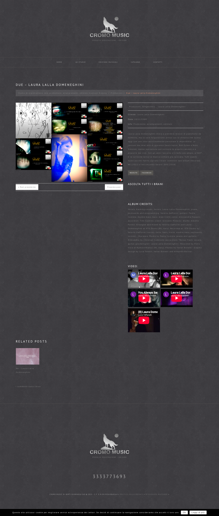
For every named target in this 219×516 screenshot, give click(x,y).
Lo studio (81, 62)
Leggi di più (198, 512)
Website (134, 173)
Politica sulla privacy (132, 494)
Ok (184, 512)
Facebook (147, 173)
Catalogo (135, 62)
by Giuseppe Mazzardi (157, 494)
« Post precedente (27, 187)
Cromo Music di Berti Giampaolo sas (67, 494)
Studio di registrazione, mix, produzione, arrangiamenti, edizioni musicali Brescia (62, 93)
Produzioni (116, 93)
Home (59, 62)
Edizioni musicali (108, 62)
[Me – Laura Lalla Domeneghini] (27, 356)
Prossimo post (114, 187)
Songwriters (148, 106)
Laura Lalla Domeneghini (171, 106)
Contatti (157, 62)
